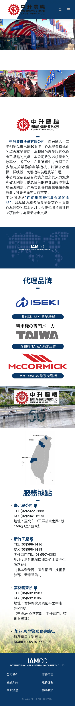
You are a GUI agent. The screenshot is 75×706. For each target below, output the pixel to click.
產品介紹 (12, 682)
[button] (60, 9)
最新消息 (12, 690)
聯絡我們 (48, 690)
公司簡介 (12, 674)
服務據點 (48, 682)
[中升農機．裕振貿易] (26, 9)
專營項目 (48, 674)
